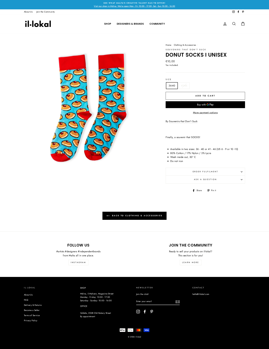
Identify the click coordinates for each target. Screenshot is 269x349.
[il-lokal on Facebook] (145, 311)
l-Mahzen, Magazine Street (100, 293)
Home (168, 44)
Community (157, 23)
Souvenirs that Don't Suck (183, 121)
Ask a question (205, 179)
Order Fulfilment (205, 171)
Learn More (190, 262)
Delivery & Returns (33, 305)
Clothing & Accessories (185, 44)
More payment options (205, 112)
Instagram (78, 262)
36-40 (172, 85)
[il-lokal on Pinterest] (151, 311)
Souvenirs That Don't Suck (186, 49)
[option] (134, 5)
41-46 (184, 85)
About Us (28, 11)
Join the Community (45, 11)
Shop (107, 23)
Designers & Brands (130, 23)
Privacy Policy (30, 320)
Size (169, 79)
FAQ (26, 299)
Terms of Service (32, 315)
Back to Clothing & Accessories (137, 215)
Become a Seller (32, 310)
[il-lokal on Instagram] (138, 311)
